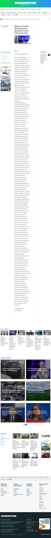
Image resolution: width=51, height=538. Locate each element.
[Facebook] (25, 316)
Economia (11, 336)
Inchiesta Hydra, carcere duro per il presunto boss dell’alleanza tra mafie (25, 464)
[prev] (48, 19)
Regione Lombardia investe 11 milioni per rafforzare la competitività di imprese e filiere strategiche (30, 342)
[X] (28, 316)
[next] (50, 19)
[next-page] (43, 66)
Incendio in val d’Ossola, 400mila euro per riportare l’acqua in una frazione (25, 444)
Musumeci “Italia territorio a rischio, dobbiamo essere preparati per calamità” (12, 412)
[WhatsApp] (18, 319)
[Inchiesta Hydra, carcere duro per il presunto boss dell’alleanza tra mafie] (25, 455)
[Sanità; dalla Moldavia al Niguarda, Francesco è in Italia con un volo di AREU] (4, 332)
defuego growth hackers (45, 534)
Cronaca (2, 336)
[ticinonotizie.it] (25, 3)
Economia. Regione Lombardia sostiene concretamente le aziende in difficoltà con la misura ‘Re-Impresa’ (12, 343)
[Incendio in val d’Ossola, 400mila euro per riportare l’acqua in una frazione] (25, 436)
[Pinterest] (15, 319)
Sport (44, 336)
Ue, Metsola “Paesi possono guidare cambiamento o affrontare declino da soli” (37, 412)
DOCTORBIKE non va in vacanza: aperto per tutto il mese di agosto (21, 340)
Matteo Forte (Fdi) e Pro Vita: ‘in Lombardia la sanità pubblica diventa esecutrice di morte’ (17, 465)
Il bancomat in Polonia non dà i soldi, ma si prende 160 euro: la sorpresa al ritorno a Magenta (21, 19)
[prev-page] (41, 66)
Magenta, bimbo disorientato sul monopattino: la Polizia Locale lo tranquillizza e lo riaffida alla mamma (33, 445)
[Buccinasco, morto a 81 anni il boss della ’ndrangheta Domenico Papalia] (34, 455)
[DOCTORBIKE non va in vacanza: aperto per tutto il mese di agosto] (21, 332)
